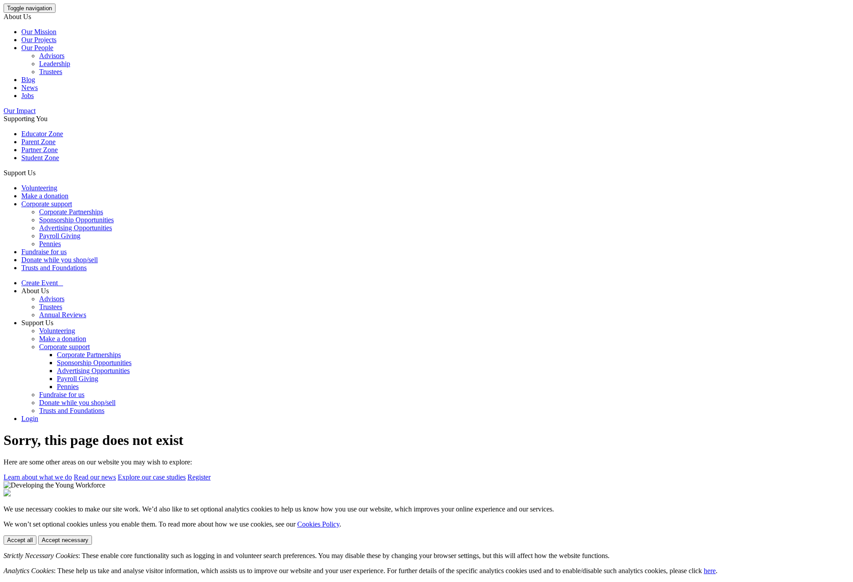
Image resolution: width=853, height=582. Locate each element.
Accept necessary (65, 540)
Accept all (20, 540)
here (710, 570)
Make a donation (44, 196)
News (29, 87)
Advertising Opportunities (75, 228)
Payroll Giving (59, 236)
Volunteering (39, 188)
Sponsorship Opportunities (76, 220)
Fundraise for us (44, 252)
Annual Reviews (62, 315)
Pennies (50, 244)
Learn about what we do (38, 477)
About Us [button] (17, 16)
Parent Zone (38, 142)
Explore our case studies (152, 477)
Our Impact (20, 110)
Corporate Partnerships (71, 212)
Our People (37, 47)
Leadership (54, 63)
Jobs (27, 95)
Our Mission (38, 31)
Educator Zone (42, 134)
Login (29, 418)
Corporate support (46, 204)
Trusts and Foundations (54, 267)
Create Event (42, 283)
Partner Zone (39, 149)
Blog (28, 79)
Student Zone (40, 157)
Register (199, 477)
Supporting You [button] (26, 118)
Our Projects (38, 39)
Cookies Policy (318, 524)
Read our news (95, 477)
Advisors (51, 55)
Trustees (50, 71)
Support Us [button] (20, 173)
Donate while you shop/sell (59, 259)
